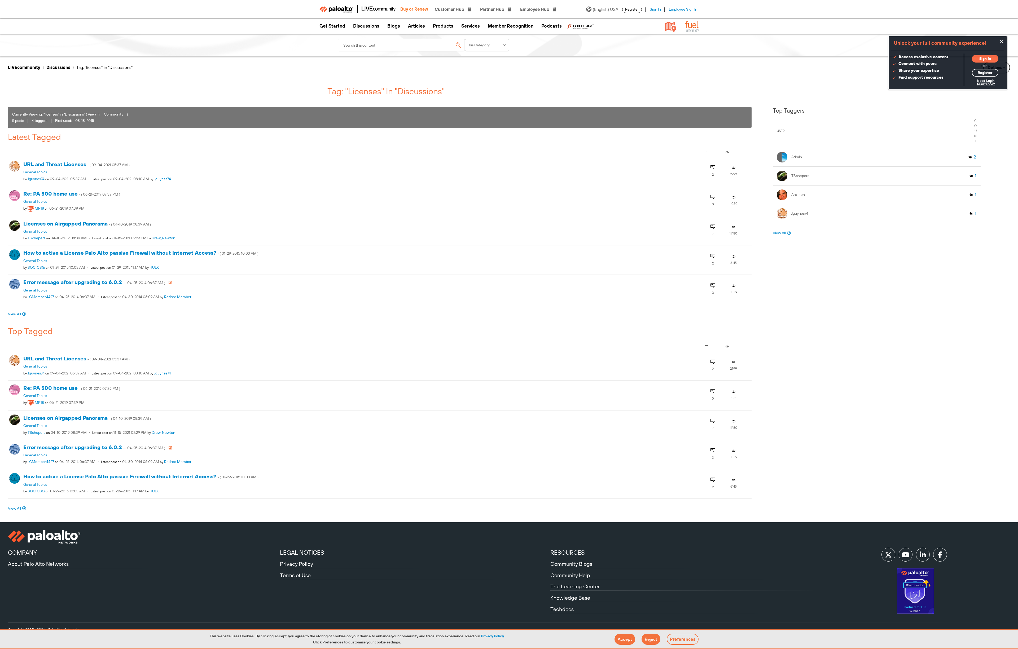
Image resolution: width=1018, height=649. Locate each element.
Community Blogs (571, 564)
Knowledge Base (570, 598)
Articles (416, 26)
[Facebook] (940, 555)
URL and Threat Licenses (76, 164)
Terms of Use (295, 575)
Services (470, 26)
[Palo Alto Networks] (143, 537)
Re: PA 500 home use (71, 194)
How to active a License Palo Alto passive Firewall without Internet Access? (140, 253)
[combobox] (401, 45)
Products (443, 26)
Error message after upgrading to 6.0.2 (94, 282)
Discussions (366, 26)
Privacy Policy (492, 636)
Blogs (393, 26)
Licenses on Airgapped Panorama (87, 223)
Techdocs (562, 609)
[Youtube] (905, 555)
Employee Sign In (683, 9)
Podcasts (551, 26)
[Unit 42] (580, 26)
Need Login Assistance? (986, 82)
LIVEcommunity (24, 67)
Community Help (570, 575)
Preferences (682, 639)
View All (14, 314)
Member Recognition (510, 26)
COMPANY (22, 552)
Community (113, 114)
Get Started (332, 26)
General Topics (35, 172)
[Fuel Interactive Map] (670, 26)
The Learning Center (575, 586)
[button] (625, 639)
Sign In (655, 9)
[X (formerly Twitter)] (888, 555)
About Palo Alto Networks (38, 564)
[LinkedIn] (923, 555)
